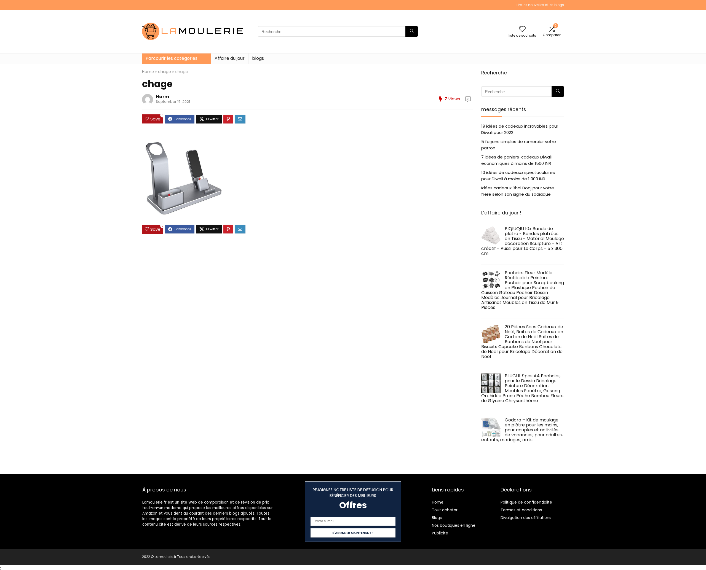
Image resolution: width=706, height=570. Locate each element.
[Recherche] (411, 31)
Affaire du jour (230, 58)
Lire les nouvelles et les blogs (540, 4)
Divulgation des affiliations (526, 517)
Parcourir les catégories (171, 58)
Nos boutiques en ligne (453, 525)
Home (148, 71)
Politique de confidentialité (526, 502)
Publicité (440, 533)
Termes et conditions (521, 510)
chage (164, 71)
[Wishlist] (522, 29)
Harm (162, 96)
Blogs (437, 517)
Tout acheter (445, 510)
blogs (258, 58)
